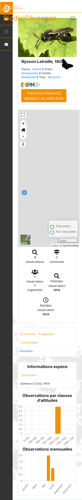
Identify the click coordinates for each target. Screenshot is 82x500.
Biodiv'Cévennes (29, 18)
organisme (46, 334)
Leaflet (54, 245)
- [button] (23, 136)
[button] (23, 130)
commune (28, 334)
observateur (29, 342)
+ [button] (23, 123)
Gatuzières (26, 351)
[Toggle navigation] (73, 18)
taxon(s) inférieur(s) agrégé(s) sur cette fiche (43, 95)
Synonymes (29, 375)
